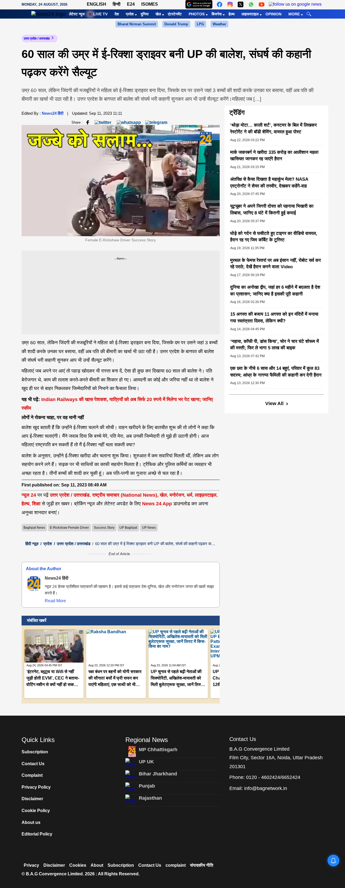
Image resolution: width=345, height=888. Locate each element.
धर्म (189, 495)
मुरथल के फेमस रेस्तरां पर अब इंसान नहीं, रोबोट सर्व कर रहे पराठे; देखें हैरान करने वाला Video (275, 264)
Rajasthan (150, 798)
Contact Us (33, 763)
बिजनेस (217, 14)
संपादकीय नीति (201, 865)
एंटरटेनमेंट (175, 14)
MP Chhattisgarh (158, 749)
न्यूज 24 (29, 495)
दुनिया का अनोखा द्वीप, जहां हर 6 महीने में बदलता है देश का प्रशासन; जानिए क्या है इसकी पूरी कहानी (275, 291)
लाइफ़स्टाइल (205, 495)
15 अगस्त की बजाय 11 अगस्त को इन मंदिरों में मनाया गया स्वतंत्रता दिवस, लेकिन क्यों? (274, 317)
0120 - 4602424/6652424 (273, 777)
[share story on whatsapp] (129, 122)
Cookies (77, 865)
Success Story (104, 528)
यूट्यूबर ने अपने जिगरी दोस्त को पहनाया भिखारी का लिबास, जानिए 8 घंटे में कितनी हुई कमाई (271, 209)
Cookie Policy (36, 810)
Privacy (31, 865)
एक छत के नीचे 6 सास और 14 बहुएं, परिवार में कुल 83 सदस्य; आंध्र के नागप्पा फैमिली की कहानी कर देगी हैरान (276, 372)
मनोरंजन (177, 495)
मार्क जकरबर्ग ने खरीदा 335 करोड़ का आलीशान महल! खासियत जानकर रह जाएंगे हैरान (274, 156)
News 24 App (157, 503)
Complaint (32, 775)
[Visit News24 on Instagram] (230, 4)
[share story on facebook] (87, 122)
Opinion (273, 14)
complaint (175, 865)
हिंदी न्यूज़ (32, 543)
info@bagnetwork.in (265, 788)
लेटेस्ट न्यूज (77, 14)
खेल (158, 14)
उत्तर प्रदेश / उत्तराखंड (37, 38)
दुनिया (145, 14)
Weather (219, 24)
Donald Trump (176, 24)
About (97, 865)
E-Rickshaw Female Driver (69, 528)
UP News (149, 528)
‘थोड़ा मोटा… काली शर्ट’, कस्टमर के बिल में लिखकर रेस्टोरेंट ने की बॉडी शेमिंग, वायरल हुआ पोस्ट (273, 128)
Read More (55, 600)
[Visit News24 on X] (240, 4)
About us (31, 822)
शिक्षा (36, 503)
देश (117, 14)
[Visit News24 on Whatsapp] (251, 4)
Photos (197, 14)
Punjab (147, 786)
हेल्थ (231, 14)
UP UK (146, 761)
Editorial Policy (37, 834)
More (294, 14)
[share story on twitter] (103, 122)
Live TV (100, 14)
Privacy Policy (36, 787)
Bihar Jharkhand (158, 773)
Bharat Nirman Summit (137, 24)
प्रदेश (130, 14)
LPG (200, 24)
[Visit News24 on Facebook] (219, 4)
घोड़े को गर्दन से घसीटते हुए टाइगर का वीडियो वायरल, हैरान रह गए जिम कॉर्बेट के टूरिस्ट (273, 237)
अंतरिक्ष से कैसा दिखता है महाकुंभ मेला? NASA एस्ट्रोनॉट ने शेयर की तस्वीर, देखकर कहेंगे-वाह (269, 183)
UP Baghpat (128, 528)
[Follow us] (295, 4)
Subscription (35, 752)
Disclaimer (32, 798)
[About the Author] (34, 584)
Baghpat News (34, 528)
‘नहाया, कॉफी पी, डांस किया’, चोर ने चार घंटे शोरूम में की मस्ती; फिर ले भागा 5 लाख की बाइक (274, 345)
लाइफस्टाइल (250, 14)
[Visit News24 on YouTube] (261, 4)
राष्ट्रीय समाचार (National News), (125, 495)
